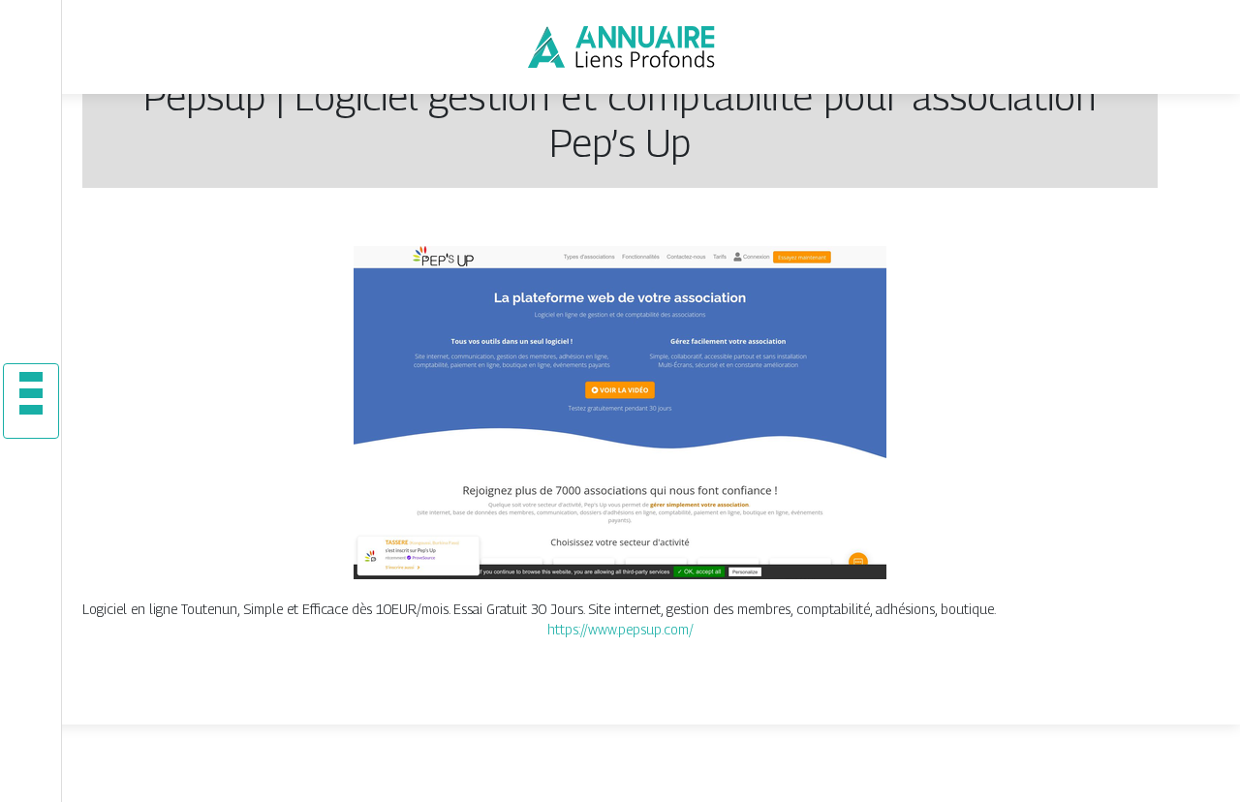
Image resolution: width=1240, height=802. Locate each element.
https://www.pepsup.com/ (620, 629)
